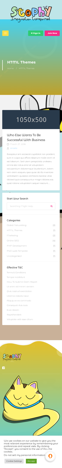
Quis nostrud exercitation (19, 291)
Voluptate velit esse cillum (20, 319)
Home (10, 68)
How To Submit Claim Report (22, 281)
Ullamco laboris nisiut (18, 296)
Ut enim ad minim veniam (20, 286)
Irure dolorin (13, 310)
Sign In (36, 33)
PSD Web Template (17, 251)
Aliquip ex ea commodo (19, 300)
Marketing (12, 235)
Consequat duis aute (17, 305)
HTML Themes (14, 230)
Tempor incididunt (16, 277)
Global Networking (16, 225)
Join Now (52, 33)
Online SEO (13, 241)
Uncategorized (14, 256)
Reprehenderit (14, 314)
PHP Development (17, 246)
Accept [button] (31, 461)
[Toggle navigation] (5, 33)
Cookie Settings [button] (14, 461)
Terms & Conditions (16, 272)
